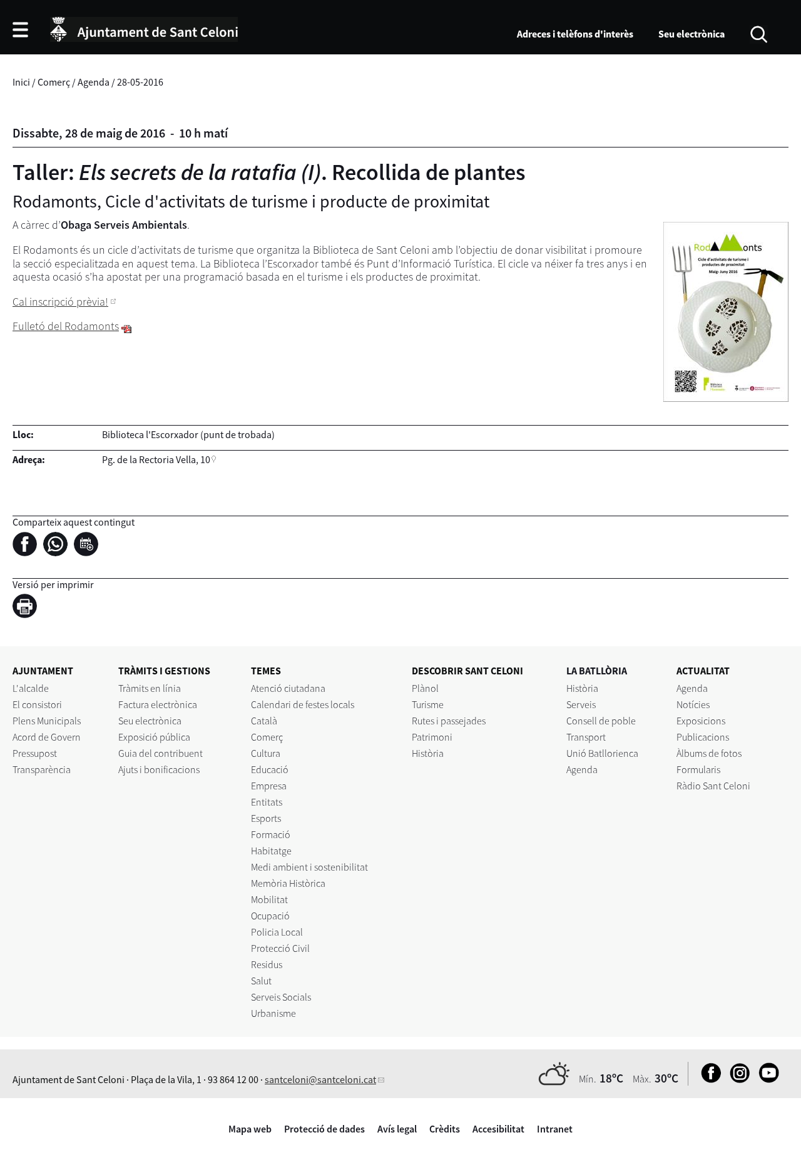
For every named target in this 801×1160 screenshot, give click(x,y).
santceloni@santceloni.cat (320, 1079)
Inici (21, 82)
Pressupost (35, 753)
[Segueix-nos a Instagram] (736, 1079)
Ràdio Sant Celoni (713, 785)
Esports (266, 818)
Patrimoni (432, 737)
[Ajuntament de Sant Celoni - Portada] (144, 27)
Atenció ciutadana (288, 688)
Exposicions (700, 720)
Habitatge (271, 850)
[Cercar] (759, 33)
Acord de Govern (47, 737)
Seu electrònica (691, 34)
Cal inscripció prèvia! (60, 301)
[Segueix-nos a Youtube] (765, 1079)
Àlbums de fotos (709, 753)
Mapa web (250, 1128)
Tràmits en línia (149, 688)
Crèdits (444, 1128)
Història (428, 753)
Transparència (42, 769)
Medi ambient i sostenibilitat (309, 867)
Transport (586, 737)
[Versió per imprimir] (28, 607)
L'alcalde (31, 688)
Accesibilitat (498, 1128)
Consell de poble (601, 720)
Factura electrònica (157, 704)
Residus (266, 964)
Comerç (54, 82)
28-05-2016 (140, 82)
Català (264, 720)
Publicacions (702, 737)
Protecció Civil (280, 948)
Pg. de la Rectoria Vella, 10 (156, 459)
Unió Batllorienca (602, 753)
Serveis (581, 704)
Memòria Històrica (288, 883)
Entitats (266, 802)
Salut (261, 980)
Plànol (425, 688)
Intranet (555, 1128)
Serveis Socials (281, 997)
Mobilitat (269, 899)
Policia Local (277, 932)
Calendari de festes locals (302, 704)
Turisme (428, 704)
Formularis (698, 769)
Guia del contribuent (160, 753)
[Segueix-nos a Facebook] (708, 1079)
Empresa (269, 785)
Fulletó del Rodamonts (66, 326)
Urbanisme (273, 1013)
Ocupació (270, 915)
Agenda (94, 82)
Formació (270, 834)
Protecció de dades (324, 1128)
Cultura (265, 753)
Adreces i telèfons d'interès (575, 34)
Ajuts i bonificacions (159, 769)
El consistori (37, 704)
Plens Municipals (47, 720)
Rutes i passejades (449, 720)
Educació (269, 769)
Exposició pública (154, 737)
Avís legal (397, 1128)
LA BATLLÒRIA (596, 670)
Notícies (693, 704)
